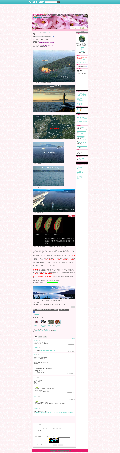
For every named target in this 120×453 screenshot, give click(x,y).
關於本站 (82, 47)
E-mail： (40, 426)
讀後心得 (83, 119)
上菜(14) (78, 110)
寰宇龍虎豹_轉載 (80, 103)
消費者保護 (55, 450)
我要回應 (73, 338)
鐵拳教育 (78, 99)
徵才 (70, 450)
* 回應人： (40, 424)
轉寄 (47, 329)
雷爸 (35, 354)
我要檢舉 (72, 306)
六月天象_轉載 (79, 104)
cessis (35, 396)
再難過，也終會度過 (80, 98)
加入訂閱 (79, 159)
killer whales (82, 117)
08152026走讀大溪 (80, 93)
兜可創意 (78, 169)
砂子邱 (78, 166)
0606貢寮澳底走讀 (80, 96)
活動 (36, 29)
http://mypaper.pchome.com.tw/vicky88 (47, 350)
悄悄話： (40, 427)
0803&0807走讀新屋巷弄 (81, 95)
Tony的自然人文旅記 (80, 167)
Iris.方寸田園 (79, 171)
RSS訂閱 (79, 158)
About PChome (66, 450)
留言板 (82, 48)
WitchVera (37, 314)
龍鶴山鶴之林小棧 (80, 176)
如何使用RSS (84, 158)
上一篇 (47, 32)
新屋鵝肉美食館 (51, 325)
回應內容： (40, 430)
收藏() (45, 336)
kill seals (78, 116)
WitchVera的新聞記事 (39, 14)
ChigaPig (78, 168)
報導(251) (78, 109)
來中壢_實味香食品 (58, 326)
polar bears (82, 118)
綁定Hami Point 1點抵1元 (81, 59)
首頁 (33, 29)
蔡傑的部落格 (79, 174)
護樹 (38, 331)
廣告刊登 (51, 450)
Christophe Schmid (80, 172)
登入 (89, 2)
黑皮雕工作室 (79, 177)
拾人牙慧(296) (79, 112)
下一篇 (49, 32)
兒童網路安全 (60, 450)
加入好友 (82, 51)
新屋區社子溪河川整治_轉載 (82, 101)
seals (78, 118)
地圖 (82, 49)
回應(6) (36, 336)
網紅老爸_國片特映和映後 (81, 94)
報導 (55, 330)
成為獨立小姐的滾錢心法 (81, 62)
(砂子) (35, 377)
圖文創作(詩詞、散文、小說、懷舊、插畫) (43, 330)
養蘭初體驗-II (36, 325)
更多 (78, 178)
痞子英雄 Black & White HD (43, 326)
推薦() (40, 336)
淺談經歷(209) (79, 108)
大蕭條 (79, 119)
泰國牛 (78, 173)
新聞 (81, 2)
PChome (86, 2)
